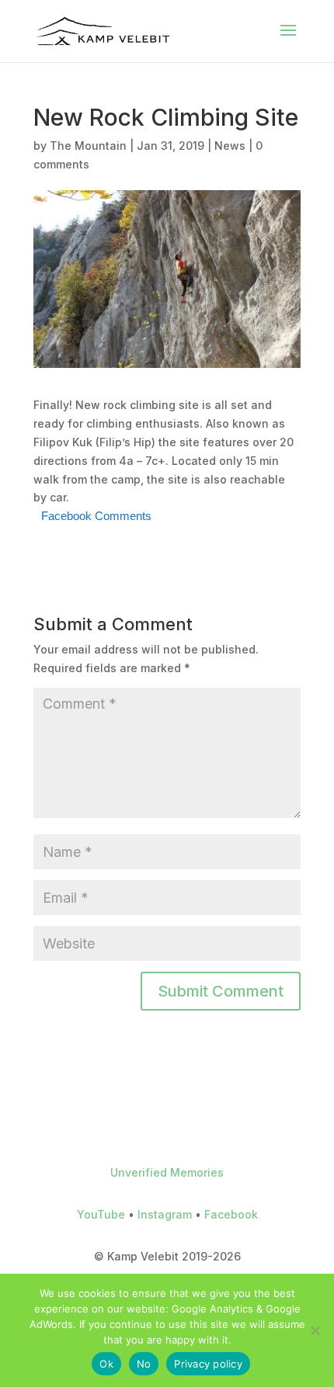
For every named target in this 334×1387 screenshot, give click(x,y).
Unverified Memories (167, 1172)
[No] (314, 1330)
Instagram (164, 1214)
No (144, 1364)
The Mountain (88, 145)
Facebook (231, 1214)
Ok (106, 1364)
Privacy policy (208, 1364)
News (229, 145)
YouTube (101, 1214)
